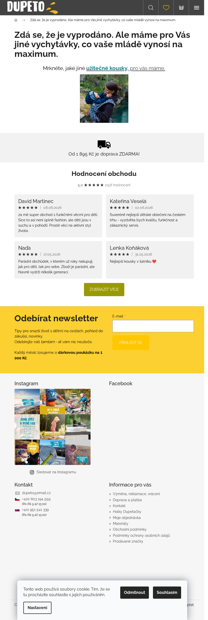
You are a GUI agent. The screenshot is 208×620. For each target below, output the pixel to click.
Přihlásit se (130, 343)
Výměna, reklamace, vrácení (136, 494)
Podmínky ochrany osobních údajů (141, 535)
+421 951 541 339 (35, 510)
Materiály (120, 524)
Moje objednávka (127, 518)
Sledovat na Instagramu (56, 472)
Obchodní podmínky (130, 529)
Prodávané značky (128, 541)
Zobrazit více (104, 289)
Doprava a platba (127, 500)
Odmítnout (134, 592)
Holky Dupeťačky (127, 512)
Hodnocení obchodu (104, 173)
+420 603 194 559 (36, 499)
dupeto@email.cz (36, 493)
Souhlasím (167, 592)
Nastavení (37, 607)
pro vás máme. (125, 68)
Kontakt (119, 506)
